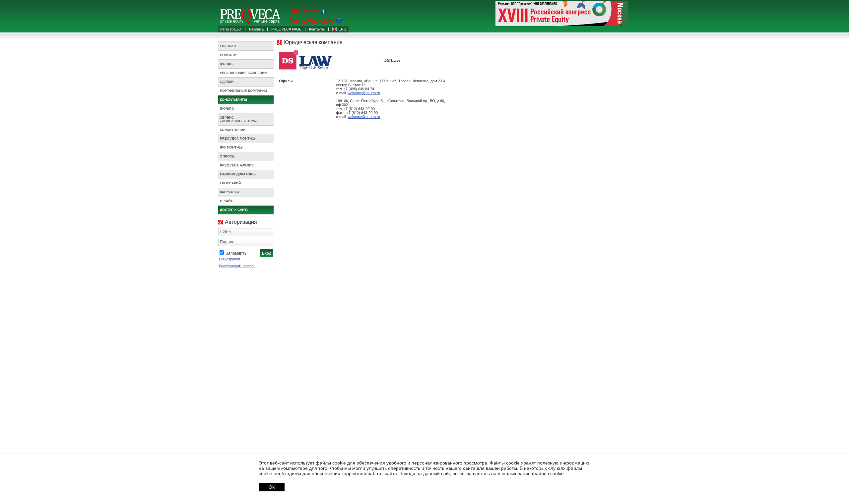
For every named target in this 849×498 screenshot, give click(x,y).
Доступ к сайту (234, 210)
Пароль (227, 242)
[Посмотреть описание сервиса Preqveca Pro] (323, 13)
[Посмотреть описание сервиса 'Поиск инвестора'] (339, 21)
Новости (228, 55)
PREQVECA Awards (237, 165)
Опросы (227, 156)
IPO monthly (231, 147)
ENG (343, 29)
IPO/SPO (227, 108)
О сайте (227, 201)
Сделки (226, 82)
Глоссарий (230, 183)
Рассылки (229, 192)
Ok (272, 487)
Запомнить (236, 253)
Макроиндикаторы (238, 174)
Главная (228, 46)
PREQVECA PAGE (286, 29)
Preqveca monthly (238, 138)
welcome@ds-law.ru (364, 93)
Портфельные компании (243, 91)
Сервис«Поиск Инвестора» (238, 119)
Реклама (256, 29)
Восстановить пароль (237, 266)
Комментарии (232, 130)
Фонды (226, 64)
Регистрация (230, 29)
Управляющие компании (243, 73)
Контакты (317, 29)
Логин (225, 231)
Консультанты (233, 99)
